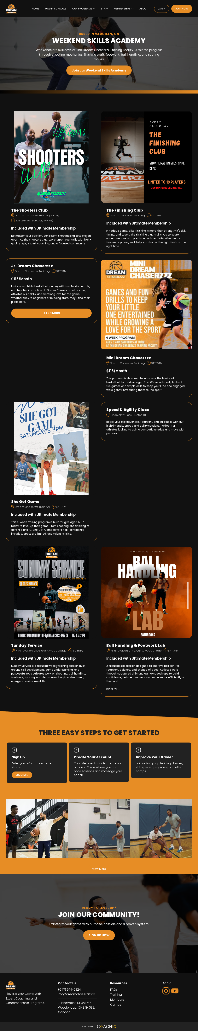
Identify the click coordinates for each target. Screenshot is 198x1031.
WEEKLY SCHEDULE (55, 8)
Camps (115, 1004)
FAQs (114, 989)
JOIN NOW (181, 8)
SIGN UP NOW (99, 935)
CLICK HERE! (21, 774)
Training (116, 994)
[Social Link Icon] (166, 995)
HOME (35, 8)
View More (99, 869)
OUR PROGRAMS (82, 8)
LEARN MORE (52, 313)
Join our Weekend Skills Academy (99, 70)
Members (117, 999)
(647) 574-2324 (69, 989)
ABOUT (143, 8)
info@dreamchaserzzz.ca (76, 994)
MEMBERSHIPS (122, 8)
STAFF (104, 8)
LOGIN (161, 8)
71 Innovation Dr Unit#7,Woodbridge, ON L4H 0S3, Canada (76, 1007)
